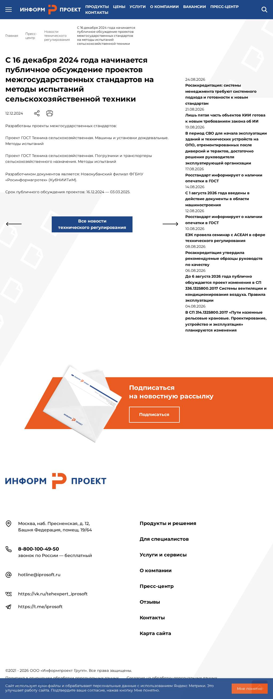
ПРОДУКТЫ (97, 6)
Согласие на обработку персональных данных (172, 678)
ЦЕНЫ (119, 6)
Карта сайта (155, 633)
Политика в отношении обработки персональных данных (62, 678)
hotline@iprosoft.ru (39, 574)
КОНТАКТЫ (96, 12)
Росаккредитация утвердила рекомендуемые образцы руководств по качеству (224, 258)
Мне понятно (249, 688)
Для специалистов (164, 539)
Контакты (152, 618)
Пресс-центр (157, 586)
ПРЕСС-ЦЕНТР (224, 6)
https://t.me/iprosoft (40, 606)
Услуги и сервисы (163, 555)
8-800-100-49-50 (38, 549)
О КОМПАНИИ (164, 6)
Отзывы (150, 602)
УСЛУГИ (138, 6)
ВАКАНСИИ (194, 6)
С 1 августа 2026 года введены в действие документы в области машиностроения (217, 199)
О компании (156, 570)
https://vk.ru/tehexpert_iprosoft (53, 593)
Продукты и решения (168, 523)
